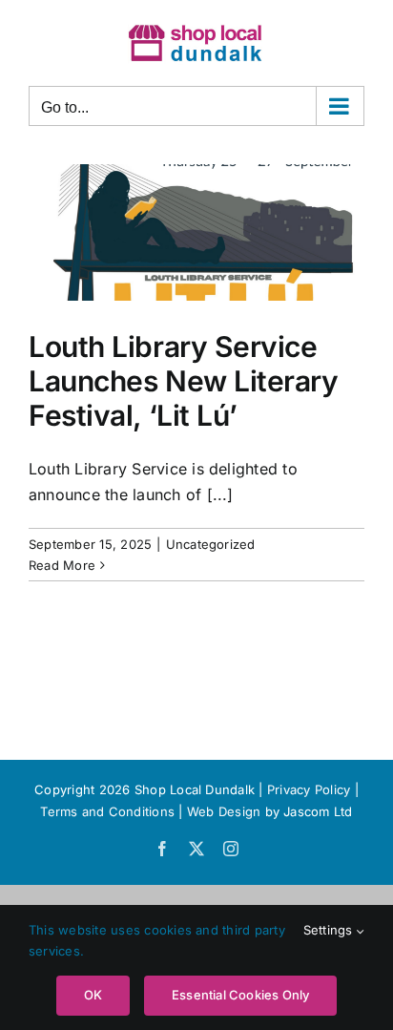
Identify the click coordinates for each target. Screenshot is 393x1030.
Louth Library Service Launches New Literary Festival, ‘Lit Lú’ (184, 380)
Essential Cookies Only (240, 994)
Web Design (223, 811)
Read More (62, 565)
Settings (330, 929)
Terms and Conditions (109, 811)
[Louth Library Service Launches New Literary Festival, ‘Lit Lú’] (196, 232)
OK (93, 994)
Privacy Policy (308, 789)
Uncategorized (211, 544)
